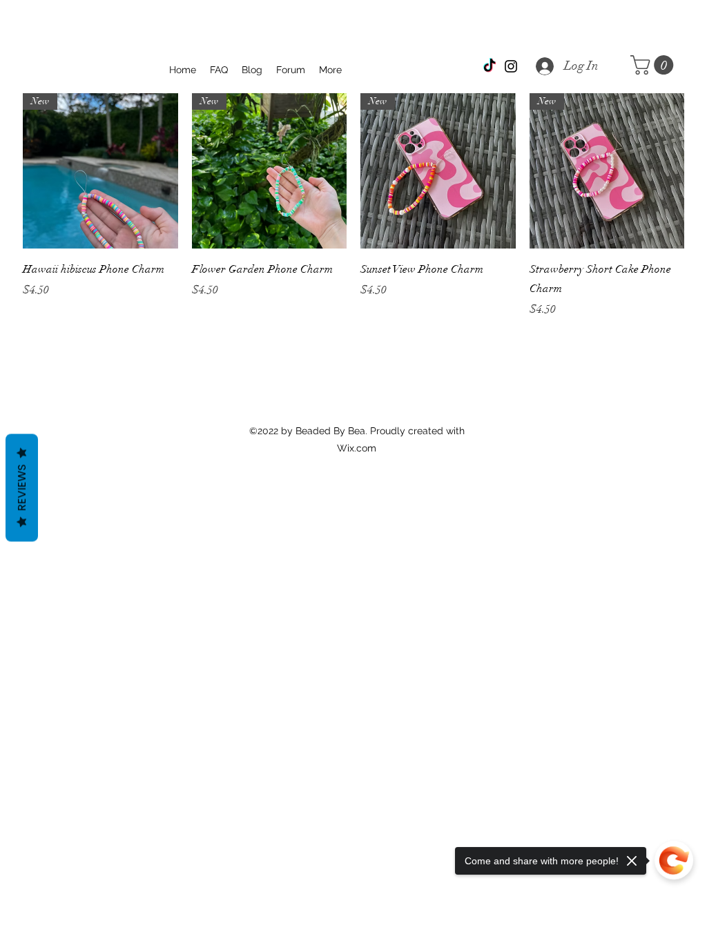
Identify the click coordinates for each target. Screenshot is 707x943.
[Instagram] (511, 66)
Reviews (22, 488)
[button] (654, 65)
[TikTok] (489, 66)
